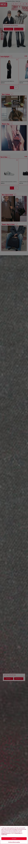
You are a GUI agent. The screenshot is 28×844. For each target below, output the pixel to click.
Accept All (14, 838)
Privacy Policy (18, 833)
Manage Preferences (5, 833)
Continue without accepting (14, 842)
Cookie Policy (4, 834)
